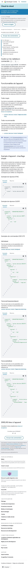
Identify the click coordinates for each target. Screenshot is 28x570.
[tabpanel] (14, 190)
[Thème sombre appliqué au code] (23, 184)
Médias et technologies (7, 509)
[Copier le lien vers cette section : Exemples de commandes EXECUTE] (2, 238)
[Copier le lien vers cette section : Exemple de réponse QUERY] (21, 201)
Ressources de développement (9, 530)
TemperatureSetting (17, 137)
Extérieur (3, 519)
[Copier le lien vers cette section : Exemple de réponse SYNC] (20, 177)
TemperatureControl (8, 146)
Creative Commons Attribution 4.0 (13, 444)
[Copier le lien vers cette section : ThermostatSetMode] (13, 361)
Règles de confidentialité (18, 563)
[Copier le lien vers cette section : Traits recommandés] (16, 120)
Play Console (4, 547)
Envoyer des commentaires (10, 36)
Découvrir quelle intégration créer (9, 478)
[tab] (4, 180)
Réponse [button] (12, 180)
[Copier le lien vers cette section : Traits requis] (10, 98)
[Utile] (16, 32)
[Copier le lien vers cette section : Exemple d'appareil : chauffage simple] (7, 159)
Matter (2, 459)
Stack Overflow (5, 554)
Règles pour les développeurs (8, 541)
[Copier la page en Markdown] (15, 61)
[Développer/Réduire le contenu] (10, 40)
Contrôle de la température (8, 503)
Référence (24, 29)
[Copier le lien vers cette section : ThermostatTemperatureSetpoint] (20, 301)
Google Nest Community (7, 557)
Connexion (23, 1)
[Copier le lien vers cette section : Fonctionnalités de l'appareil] (24, 83)
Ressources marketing (6, 528)
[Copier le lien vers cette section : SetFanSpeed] (9, 241)
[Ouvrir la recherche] (19, 2)
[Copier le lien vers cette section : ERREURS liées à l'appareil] (22, 422)
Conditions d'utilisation (6, 563)
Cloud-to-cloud (7, 6)
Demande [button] (5, 180)
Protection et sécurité (6, 506)
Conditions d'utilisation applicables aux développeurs (10, 538)
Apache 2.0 (23, 445)
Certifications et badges (7, 525)
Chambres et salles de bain (7, 516)
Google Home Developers (6, 29)
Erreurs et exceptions (6, 111)
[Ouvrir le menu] (2, 1)
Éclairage (3, 501)
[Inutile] (18, 32)
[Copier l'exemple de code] (25, 184)
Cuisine (3, 514)
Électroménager (5, 511)
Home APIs (3, 489)
